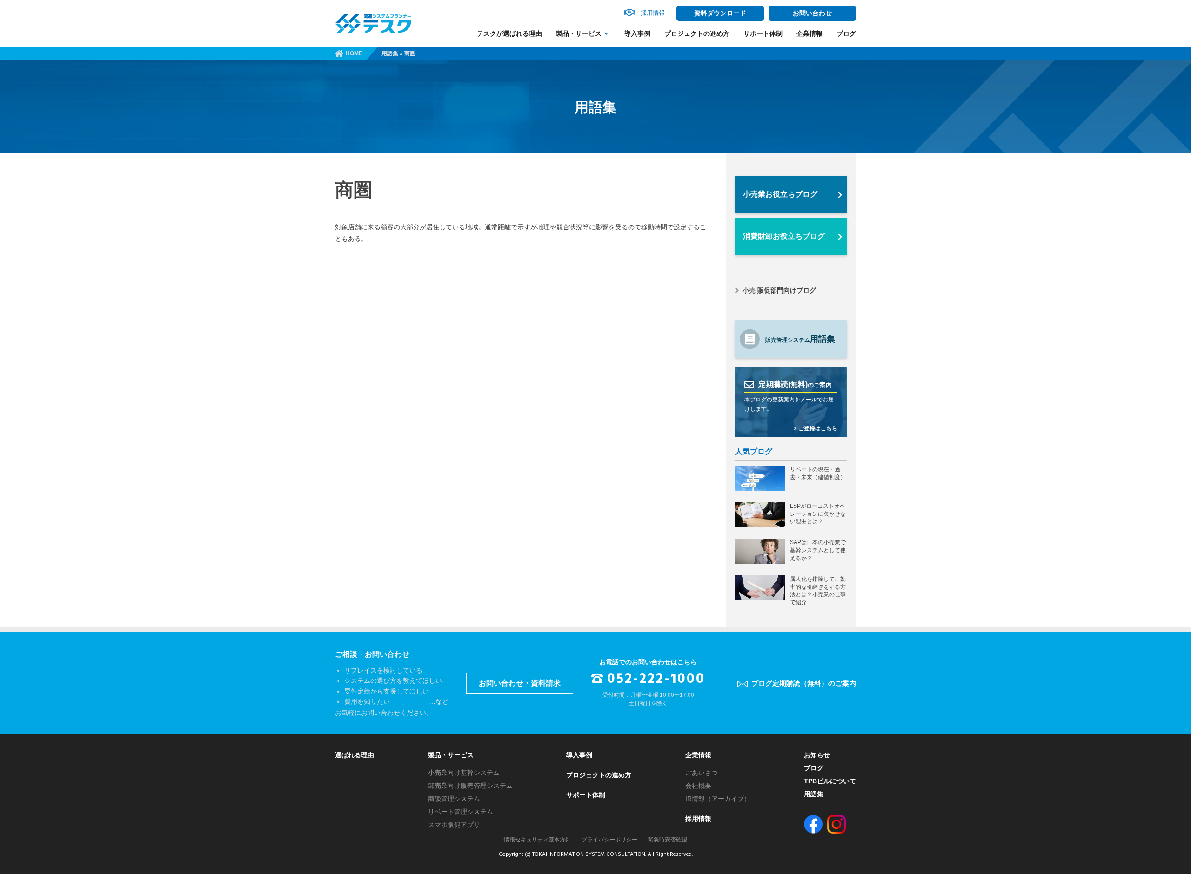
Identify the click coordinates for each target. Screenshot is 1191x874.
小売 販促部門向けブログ (779, 290)
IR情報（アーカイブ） (717, 798)
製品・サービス (579, 33)
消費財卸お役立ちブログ (784, 236)
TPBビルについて (830, 781)
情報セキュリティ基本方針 (537, 839)
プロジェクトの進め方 (696, 33)
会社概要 (698, 785)
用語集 (389, 53)
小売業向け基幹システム (464, 772)
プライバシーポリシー (609, 839)
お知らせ (817, 755)
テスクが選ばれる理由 (509, 33)
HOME (354, 53)
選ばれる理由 (354, 755)
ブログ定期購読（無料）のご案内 (803, 683)
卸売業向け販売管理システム (470, 785)
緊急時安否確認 (667, 839)
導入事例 (637, 33)
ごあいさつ (701, 772)
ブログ (846, 33)
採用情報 (698, 818)
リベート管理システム (460, 811)
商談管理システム (454, 798)
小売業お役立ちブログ (780, 194)
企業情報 (809, 33)
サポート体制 (763, 33)
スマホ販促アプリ (454, 824)
